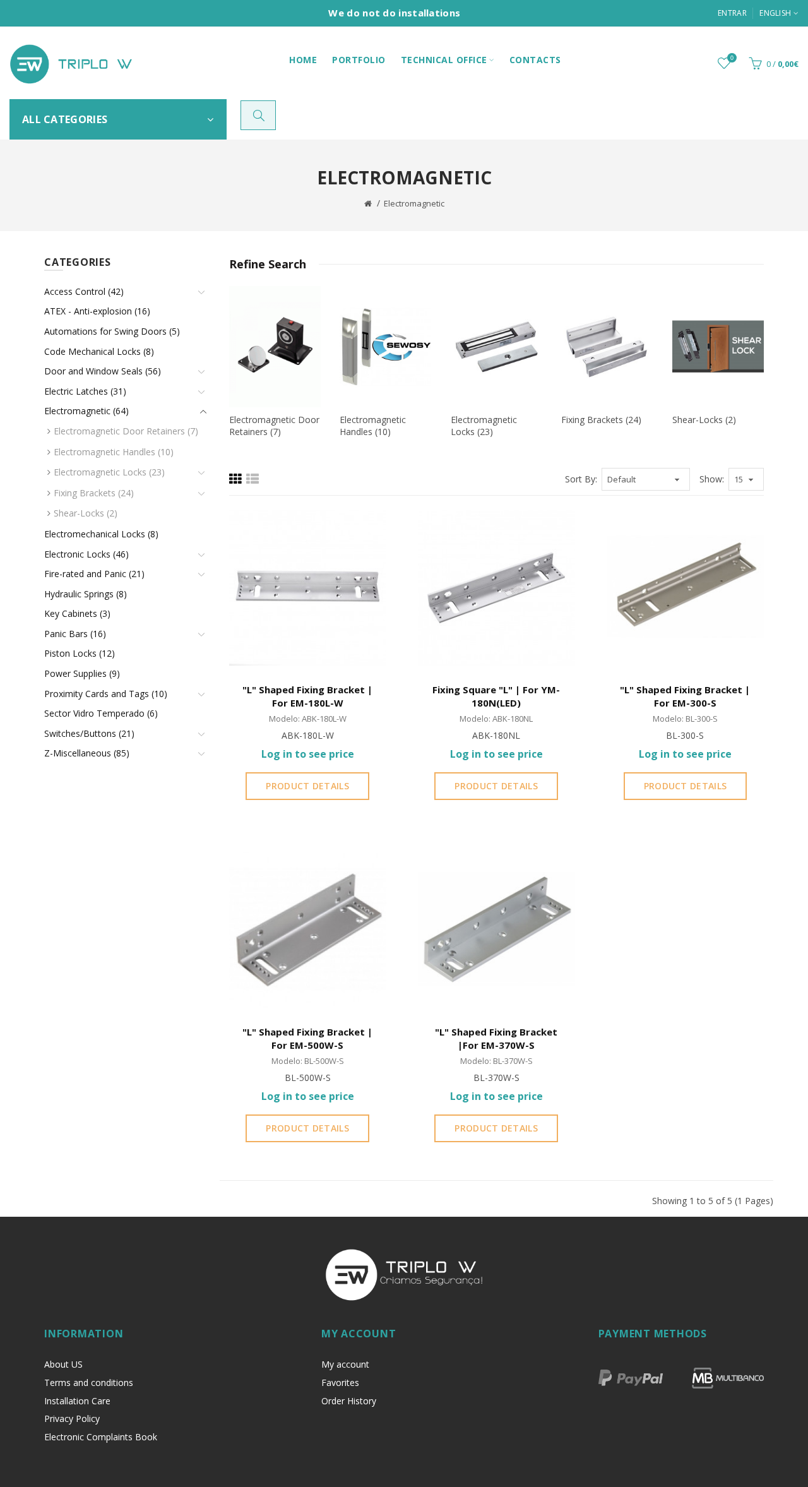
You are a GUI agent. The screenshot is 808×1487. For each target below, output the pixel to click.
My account (345, 1364)
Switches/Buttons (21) (89, 733)
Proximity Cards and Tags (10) (105, 694)
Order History (348, 1401)
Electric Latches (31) (85, 391)
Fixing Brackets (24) (94, 493)
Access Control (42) (84, 291)
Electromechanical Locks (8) (101, 534)
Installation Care (77, 1401)
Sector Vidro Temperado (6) (101, 713)
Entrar (732, 13)
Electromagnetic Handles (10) (114, 452)
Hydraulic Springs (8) (85, 594)
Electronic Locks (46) (86, 554)
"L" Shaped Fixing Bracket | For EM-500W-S (307, 1038)
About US (63, 1364)
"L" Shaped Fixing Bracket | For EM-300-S (685, 696)
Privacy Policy (72, 1418)
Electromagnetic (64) (86, 411)
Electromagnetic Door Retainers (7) (126, 431)
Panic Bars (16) (75, 634)
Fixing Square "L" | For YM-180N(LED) (496, 696)
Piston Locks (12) (79, 653)
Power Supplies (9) (82, 673)
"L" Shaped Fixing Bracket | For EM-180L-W (307, 696)
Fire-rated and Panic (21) (94, 574)
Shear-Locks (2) (85, 513)
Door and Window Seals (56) (102, 371)
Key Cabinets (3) (77, 613)
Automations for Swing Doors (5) (112, 331)
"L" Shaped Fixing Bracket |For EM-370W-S (496, 1038)
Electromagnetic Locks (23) (109, 472)
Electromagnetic (414, 203)
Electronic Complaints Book (100, 1437)
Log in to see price (307, 754)
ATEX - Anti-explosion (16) (97, 311)
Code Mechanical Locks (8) (99, 351)
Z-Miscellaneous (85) (86, 753)
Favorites (340, 1382)
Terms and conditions (88, 1382)
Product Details (307, 786)
